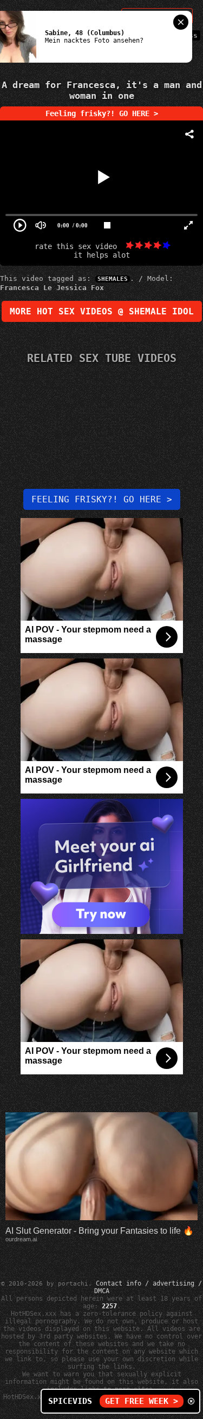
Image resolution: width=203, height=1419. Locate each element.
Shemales (112, 279)
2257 (109, 1306)
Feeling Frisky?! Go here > (101, 499)
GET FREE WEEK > (141, 1401)
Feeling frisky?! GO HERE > (101, 113)
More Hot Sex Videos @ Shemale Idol (102, 311)
